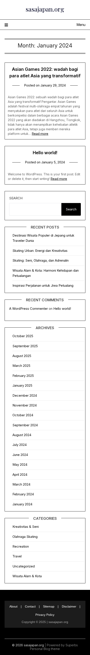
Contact (30, 606)
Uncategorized (23, 566)
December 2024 (24, 395)
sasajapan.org (45, 9)
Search (15, 198)
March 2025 (21, 366)
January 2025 (22, 385)
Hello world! (45, 152)
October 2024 (22, 415)
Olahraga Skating (25, 537)
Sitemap (48, 606)
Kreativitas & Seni (25, 527)
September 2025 (25, 346)
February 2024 (23, 494)
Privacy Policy (44, 614)
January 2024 (22, 504)
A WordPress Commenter (28, 308)
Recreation (20, 546)
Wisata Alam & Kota (27, 576)
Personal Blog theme (45, 649)
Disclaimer (69, 606)
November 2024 (24, 405)
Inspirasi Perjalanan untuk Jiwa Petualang (42, 285)
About (13, 606)
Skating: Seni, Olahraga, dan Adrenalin (40, 260)
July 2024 (19, 445)
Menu (80, 24)
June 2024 (20, 455)
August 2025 (21, 356)
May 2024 (19, 464)
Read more (40, 134)
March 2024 (21, 484)
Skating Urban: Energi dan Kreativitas (40, 251)
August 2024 (21, 435)
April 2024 (19, 474)
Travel (17, 556)
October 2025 (22, 336)
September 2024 (25, 425)
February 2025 (23, 376)
